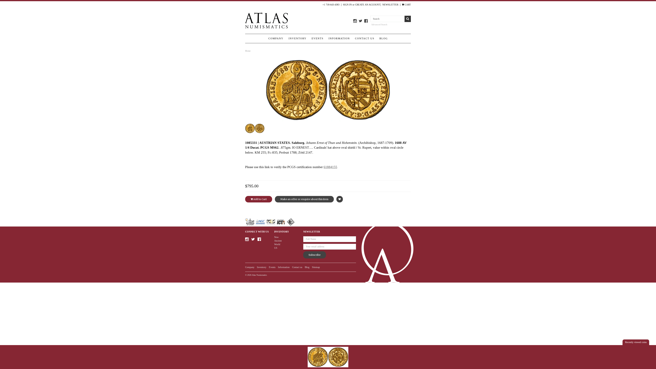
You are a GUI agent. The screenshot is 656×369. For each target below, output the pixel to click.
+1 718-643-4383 (331, 4)
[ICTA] (281, 222)
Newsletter (390, 4)
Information (339, 38)
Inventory (297, 38)
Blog (383, 38)
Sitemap (316, 267)
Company (275, 38)
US (275, 248)
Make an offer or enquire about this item (304, 199)
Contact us (364, 38)
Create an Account (367, 4)
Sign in (347, 4)
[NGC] (260, 222)
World (277, 244)
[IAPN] (290, 222)
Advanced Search (379, 24)
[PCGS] (271, 222)
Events (317, 38)
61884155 (330, 167)
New (276, 237)
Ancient (278, 241)
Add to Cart (260, 199)
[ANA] (249, 222)
